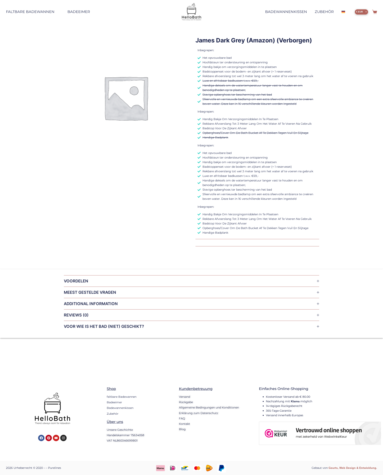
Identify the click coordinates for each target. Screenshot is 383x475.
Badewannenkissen (286, 12)
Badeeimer (78, 12)
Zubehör (324, 12)
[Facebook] (41, 438)
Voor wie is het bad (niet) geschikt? (104, 326)
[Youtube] (56, 438)
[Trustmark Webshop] (320, 433)
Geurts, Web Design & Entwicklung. (353, 467)
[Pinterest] (48, 438)
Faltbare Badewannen (30, 12)
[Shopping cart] (374, 12)
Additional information (91, 303)
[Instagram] (63, 438)
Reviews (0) (76, 315)
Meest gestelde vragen (90, 292)
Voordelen (76, 281)
